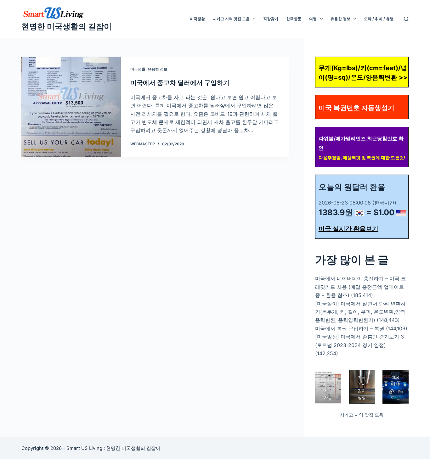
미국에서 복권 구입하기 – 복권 (349, 328)
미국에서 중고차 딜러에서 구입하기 (179, 83)
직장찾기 (270, 18)
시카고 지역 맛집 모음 (231, 18)
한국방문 (293, 18)
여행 (313, 18)
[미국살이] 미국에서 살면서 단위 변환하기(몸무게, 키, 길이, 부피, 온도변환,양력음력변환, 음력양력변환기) (360, 311)
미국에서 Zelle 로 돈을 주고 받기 (395, 397)
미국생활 (197, 18)
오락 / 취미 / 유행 (378, 18)
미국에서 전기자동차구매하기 (328, 397)
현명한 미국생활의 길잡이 (66, 26)
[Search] (406, 19)
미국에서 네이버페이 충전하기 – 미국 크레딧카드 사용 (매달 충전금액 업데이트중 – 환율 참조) (360, 286)
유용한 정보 (340, 18)
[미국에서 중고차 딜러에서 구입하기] (71, 107)
